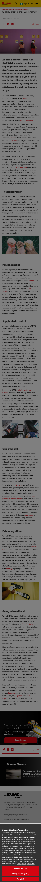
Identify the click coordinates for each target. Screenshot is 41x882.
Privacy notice (21, 864)
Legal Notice (31, 864)
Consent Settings (20, 868)
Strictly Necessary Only (20, 874)
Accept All (20, 879)
